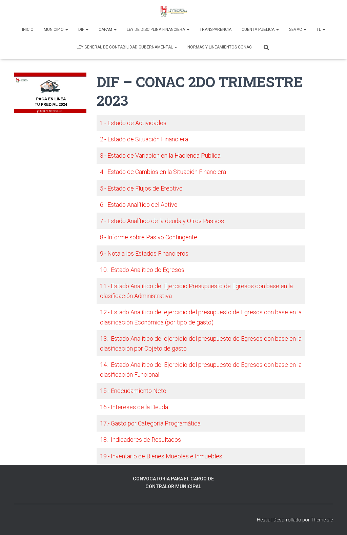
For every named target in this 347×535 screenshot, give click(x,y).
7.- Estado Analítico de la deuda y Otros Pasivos (162, 220)
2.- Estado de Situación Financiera (144, 139)
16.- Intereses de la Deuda (134, 407)
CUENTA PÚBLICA (258, 29)
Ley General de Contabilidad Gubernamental (125, 47)
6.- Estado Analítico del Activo (139, 204)
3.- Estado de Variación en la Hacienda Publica (160, 155)
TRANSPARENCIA (215, 29)
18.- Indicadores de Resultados (140, 439)
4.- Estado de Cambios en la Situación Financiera (163, 171)
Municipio (54, 29)
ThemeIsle (322, 519)
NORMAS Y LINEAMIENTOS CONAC (219, 47)
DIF (81, 29)
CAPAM (106, 29)
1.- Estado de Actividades (133, 122)
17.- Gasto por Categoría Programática (150, 423)
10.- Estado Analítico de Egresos (142, 269)
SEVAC (296, 29)
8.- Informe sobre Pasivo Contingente (148, 237)
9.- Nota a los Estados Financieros (144, 253)
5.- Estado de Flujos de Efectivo (141, 188)
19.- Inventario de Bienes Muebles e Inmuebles (161, 456)
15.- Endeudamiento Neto (133, 390)
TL (319, 29)
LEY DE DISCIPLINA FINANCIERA (156, 29)
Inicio (28, 29)
